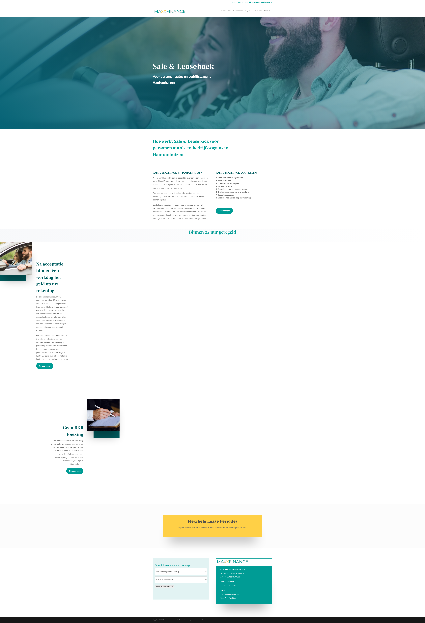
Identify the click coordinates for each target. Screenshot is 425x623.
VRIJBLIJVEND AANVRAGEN (164, 587)
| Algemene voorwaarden (196, 620)
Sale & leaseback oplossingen (239, 11)
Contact (267, 11)
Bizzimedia (182, 620)
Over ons (258, 11)
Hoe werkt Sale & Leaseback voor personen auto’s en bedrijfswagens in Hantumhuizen (191, 147)
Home (223, 11)
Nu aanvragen (224, 211)
